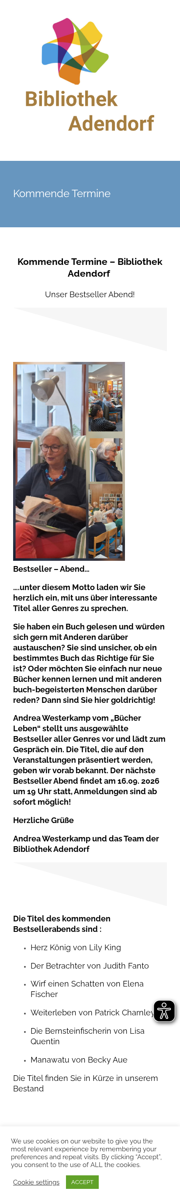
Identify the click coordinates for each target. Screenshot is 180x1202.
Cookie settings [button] (36, 1182)
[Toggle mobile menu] (163, 147)
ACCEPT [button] (82, 1182)
